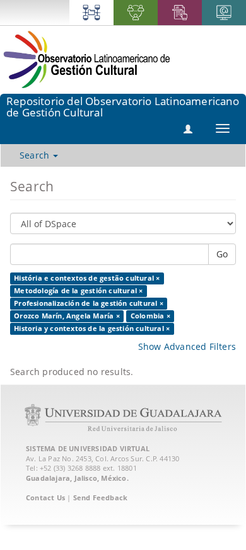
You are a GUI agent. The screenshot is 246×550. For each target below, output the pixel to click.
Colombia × (150, 315)
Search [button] (36, 155)
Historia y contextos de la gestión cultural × (92, 328)
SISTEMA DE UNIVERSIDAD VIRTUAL (87, 448)
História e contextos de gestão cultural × (87, 278)
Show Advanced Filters (187, 346)
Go (222, 254)
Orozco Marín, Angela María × (67, 315)
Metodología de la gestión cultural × (78, 290)
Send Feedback (100, 497)
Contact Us (45, 497)
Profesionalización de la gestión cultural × (88, 303)
